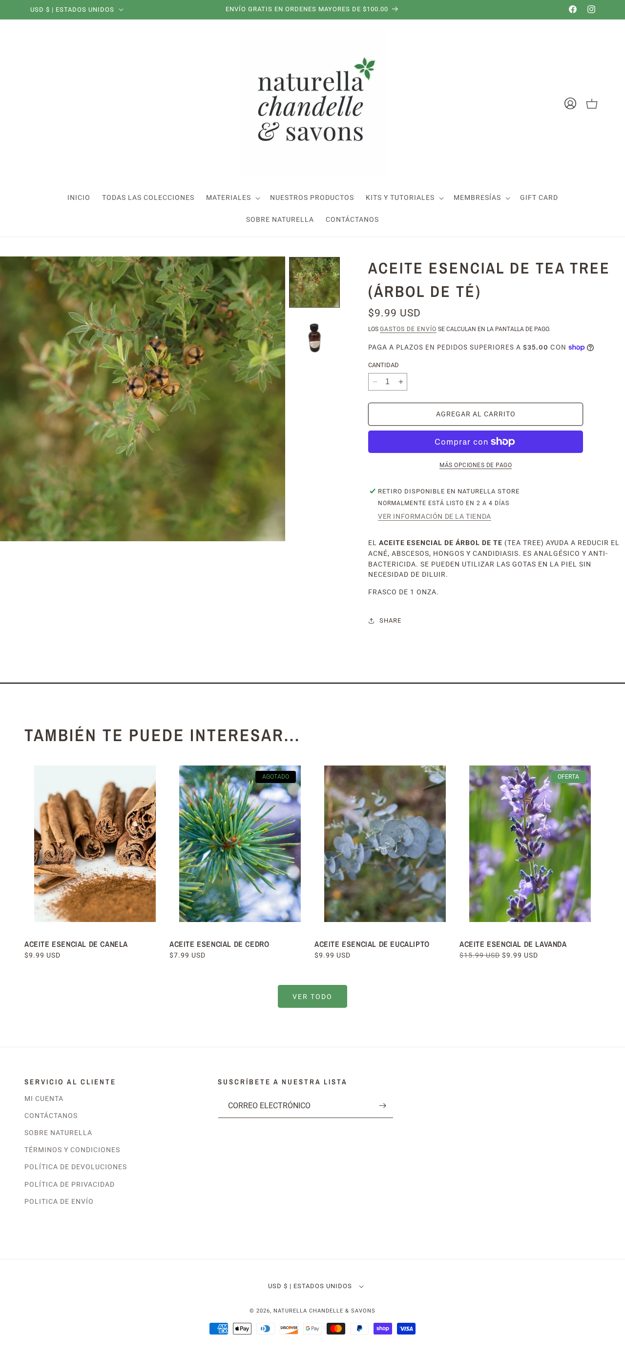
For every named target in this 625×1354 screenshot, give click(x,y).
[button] (232, 198)
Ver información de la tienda (434, 516)
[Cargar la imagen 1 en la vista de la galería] (314, 282)
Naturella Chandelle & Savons (324, 1311)
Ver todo (312, 997)
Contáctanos (51, 1115)
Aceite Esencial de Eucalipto (373, 944)
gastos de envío (408, 329)
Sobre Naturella (58, 1133)
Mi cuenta (43, 1098)
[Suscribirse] (382, 1106)
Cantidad (383, 365)
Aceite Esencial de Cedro (219, 944)
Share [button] (390, 620)
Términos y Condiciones (72, 1150)
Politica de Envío (59, 1201)
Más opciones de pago (475, 465)
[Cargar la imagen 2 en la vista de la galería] (314, 338)
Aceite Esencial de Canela (76, 944)
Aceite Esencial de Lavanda (513, 944)
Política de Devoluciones (75, 1167)
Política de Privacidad (69, 1184)
